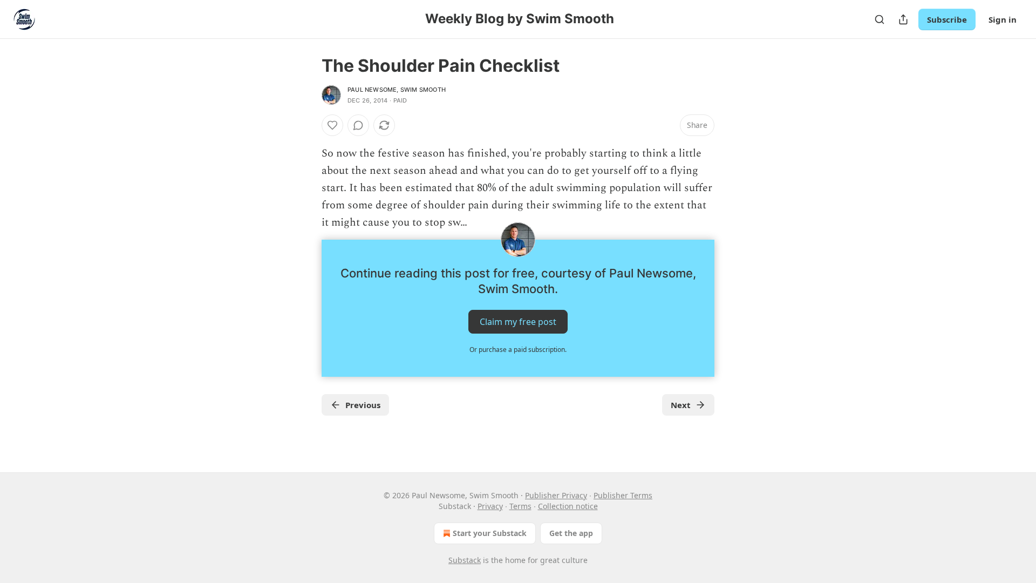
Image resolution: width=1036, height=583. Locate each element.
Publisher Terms (623, 495)
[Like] (332, 125)
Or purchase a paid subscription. (518, 349)
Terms (520, 506)
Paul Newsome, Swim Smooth (396, 89)
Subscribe (947, 19)
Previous (362, 404)
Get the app (571, 533)
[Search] (879, 19)
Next (681, 404)
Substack (464, 560)
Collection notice (568, 506)
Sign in (1003, 19)
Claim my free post (518, 322)
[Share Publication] (903, 19)
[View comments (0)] (358, 125)
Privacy (490, 506)
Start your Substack (490, 533)
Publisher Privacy (556, 495)
